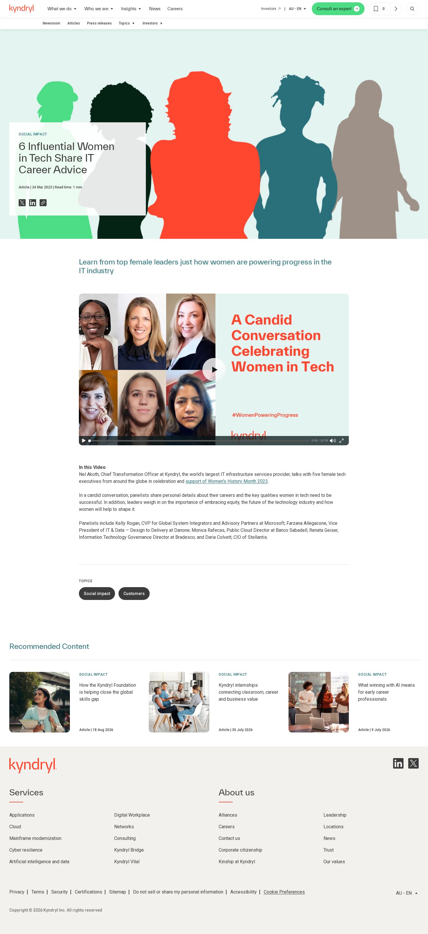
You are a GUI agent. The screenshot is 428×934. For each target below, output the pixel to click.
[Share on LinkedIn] (32, 202)
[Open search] (412, 8)
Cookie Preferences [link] (284, 892)
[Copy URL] (43, 202)
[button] (214, 369)
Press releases (99, 23)
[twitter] (413, 763)
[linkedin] (398, 763)
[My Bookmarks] (395, 9)
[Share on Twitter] (22, 202)
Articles (73, 23)
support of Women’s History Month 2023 (226, 481)
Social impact (33, 134)
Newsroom (51, 23)
